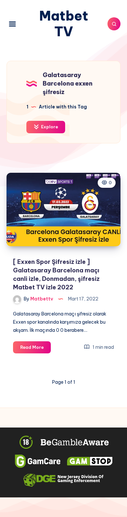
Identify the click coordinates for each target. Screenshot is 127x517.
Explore (49, 126)
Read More (35, 348)
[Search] (113, 23)
